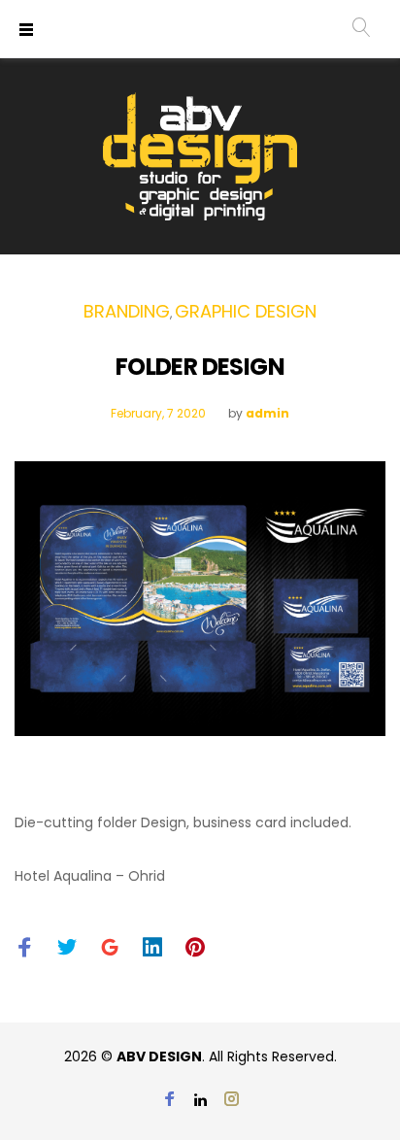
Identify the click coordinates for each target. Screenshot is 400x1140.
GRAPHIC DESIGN (246, 311)
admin (267, 413)
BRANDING (126, 311)
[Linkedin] (200, 1101)
